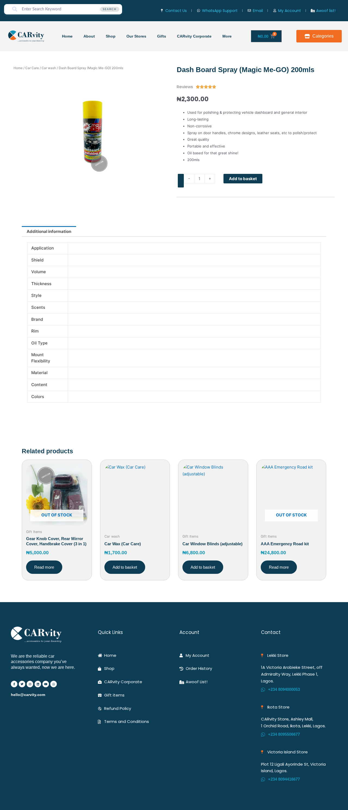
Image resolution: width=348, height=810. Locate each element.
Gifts (161, 36)
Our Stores (136, 36)
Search (110, 9)
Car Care (32, 68)
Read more (44, 567)
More (227, 36)
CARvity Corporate (194, 36)
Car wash (49, 68)
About (89, 36)
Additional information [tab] (49, 231)
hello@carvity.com (28, 694)
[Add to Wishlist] (181, 180)
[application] (234, 36)
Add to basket (243, 178)
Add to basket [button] (125, 567)
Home (67, 36)
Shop (111, 36)
